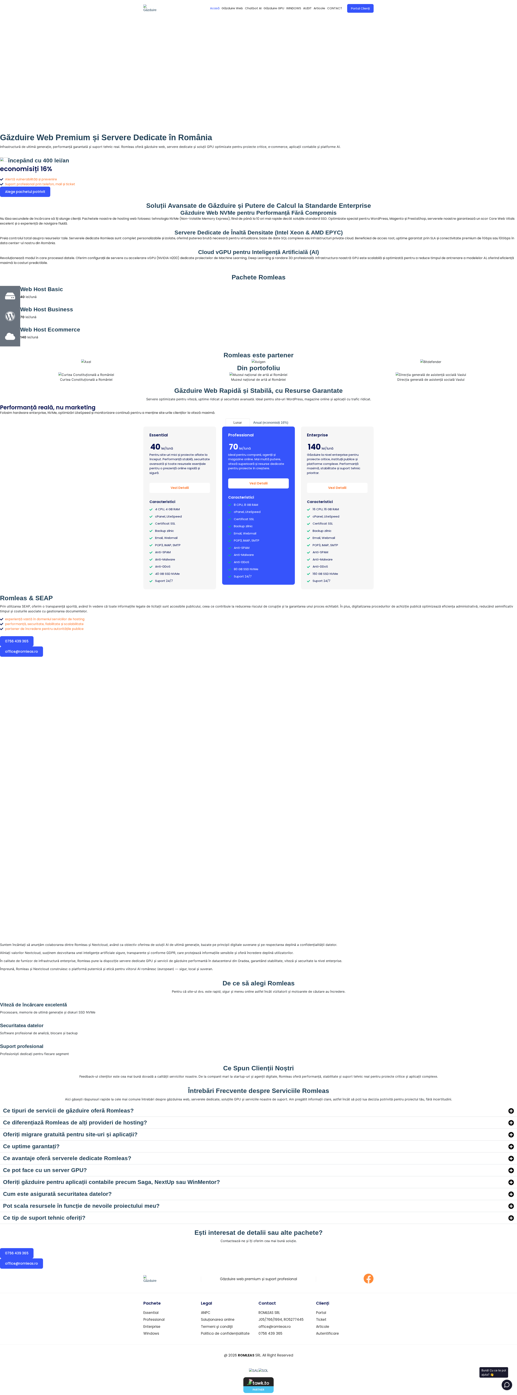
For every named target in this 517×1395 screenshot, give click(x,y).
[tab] (238, 422)
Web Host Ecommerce (50, 329)
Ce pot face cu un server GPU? (45, 1170)
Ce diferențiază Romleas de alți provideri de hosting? (75, 1122)
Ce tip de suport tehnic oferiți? (44, 1218)
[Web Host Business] (10, 316)
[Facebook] (369, 1279)
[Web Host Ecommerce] (10, 336)
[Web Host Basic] (10, 296)
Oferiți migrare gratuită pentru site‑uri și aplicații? (70, 1134)
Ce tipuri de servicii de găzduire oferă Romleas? (68, 1110)
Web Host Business (46, 309)
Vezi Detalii (180, 487)
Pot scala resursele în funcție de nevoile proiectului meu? (81, 1206)
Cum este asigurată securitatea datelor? (57, 1194)
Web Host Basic (41, 289)
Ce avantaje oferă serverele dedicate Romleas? (67, 1158)
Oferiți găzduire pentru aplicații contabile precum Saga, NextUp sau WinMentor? (111, 1182)
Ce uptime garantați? (31, 1146)
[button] (258, 1111)
